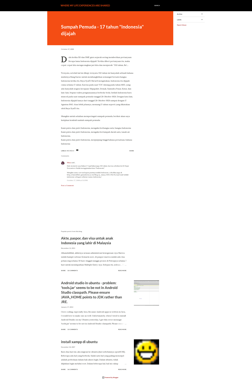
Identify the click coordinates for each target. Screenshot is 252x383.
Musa (69, 163)
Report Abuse (181, 25)
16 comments (72, 369)
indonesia (70, 151)
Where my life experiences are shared (85, 5)
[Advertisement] (94, 206)
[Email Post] (77, 151)
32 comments (72, 270)
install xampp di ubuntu (79, 342)
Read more (122, 270)
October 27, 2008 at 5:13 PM (77, 180)
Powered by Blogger (111, 377)
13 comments (72, 329)
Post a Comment (67, 185)
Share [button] (131, 151)
